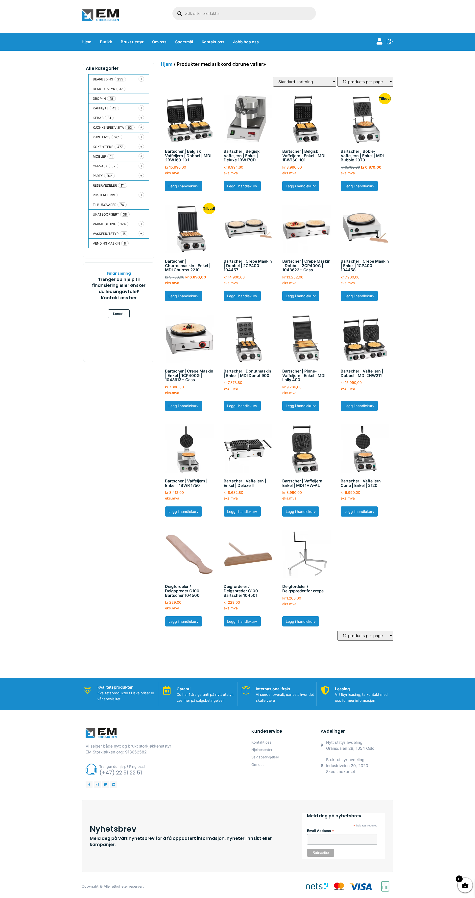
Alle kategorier (102, 68)
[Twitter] (105, 784)
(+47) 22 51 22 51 (120, 772)
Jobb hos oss (246, 41)
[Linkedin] (113, 784)
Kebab (98, 118)
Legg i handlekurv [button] (183, 186)
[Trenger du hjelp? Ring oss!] (91, 769)
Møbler (99, 156)
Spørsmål (184, 41)
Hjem (86, 41)
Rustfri (99, 195)
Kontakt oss (213, 41)
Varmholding (105, 224)
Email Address (320, 830)
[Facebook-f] (89, 784)
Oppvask (100, 166)
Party (98, 176)
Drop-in (99, 98)
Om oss (159, 41)
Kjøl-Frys (101, 137)
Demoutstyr (104, 89)
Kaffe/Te (100, 108)
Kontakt (118, 314)
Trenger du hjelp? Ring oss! (122, 766)
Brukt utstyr (132, 41)
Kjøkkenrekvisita (108, 127)
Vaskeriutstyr (106, 234)
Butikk (106, 41)
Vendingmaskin (106, 243)
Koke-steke (103, 147)
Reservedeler (105, 185)
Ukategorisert (106, 214)
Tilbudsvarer (104, 205)
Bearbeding (103, 79)
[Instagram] (97, 784)
